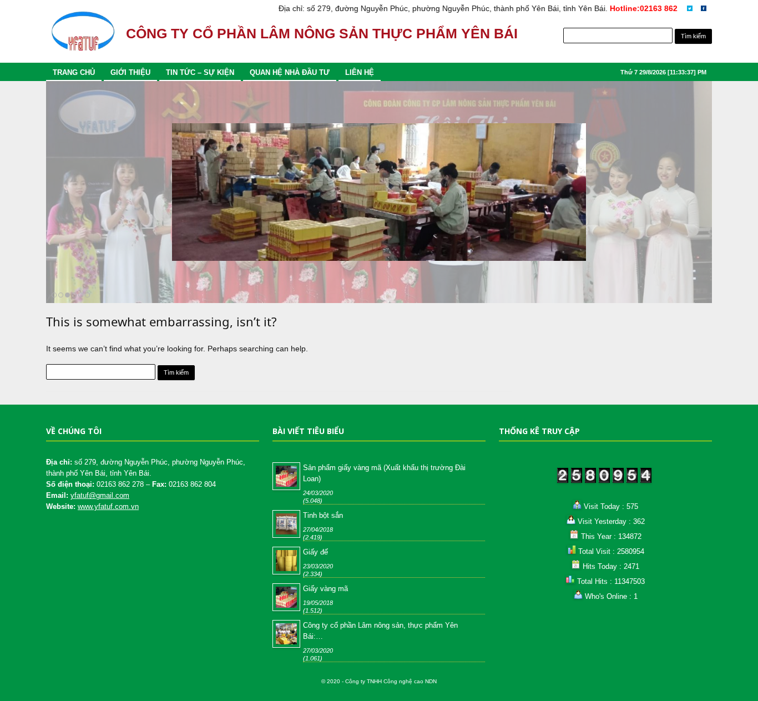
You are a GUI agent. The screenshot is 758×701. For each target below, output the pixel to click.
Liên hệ (359, 72)
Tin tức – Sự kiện (200, 72)
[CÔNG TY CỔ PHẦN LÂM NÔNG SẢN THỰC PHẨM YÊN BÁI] (82, 36)
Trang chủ (74, 72)
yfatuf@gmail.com (99, 495)
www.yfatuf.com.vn (108, 506)
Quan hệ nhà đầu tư (290, 72)
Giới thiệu (130, 72)
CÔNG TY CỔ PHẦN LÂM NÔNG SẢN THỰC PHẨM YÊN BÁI (322, 34)
